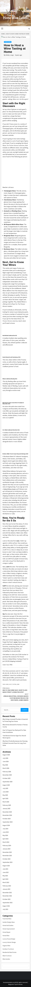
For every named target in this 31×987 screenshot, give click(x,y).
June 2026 (6, 761)
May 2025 (5, 795)
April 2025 (5, 798)
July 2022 (5, 909)
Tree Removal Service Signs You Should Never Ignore (14, 737)
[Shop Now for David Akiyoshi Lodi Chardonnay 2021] (15, 351)
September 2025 (7, 782)
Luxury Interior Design (9, 942)
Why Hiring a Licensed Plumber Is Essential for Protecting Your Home (15, 720)
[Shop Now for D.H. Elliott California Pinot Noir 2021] (15, 424)
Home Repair (6, 932)
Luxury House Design (9, 939)
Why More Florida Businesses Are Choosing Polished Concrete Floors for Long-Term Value (15, 743)
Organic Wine (6, 946)
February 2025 (7, 805)
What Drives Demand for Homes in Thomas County (15, 726)
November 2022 (7, 896)
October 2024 (6, 819)
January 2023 (6, 889)
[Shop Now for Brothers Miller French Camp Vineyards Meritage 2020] (15, 448)
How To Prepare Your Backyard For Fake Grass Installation (14, 731)
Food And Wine (7, 919)
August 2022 (6, 906)
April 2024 (5, 839)
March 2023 (6, 882)
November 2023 (7, 855)
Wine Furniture (7, 956)
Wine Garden (6, 959)
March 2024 (6, 842)
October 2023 (6, 859)
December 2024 (7, 812)
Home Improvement (9, 929)
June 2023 (6, 872)
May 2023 (5, 876)
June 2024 (6, 832)
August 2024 (6, 825)
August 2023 (6, 866)
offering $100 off (8, 304)
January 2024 (6, 849)
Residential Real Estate (9, 952)
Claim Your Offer (7, 665)
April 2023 (5, 879)
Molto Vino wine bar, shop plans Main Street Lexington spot (15, 690)
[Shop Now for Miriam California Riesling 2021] (15, 373)
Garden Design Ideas (9, 922)
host (10, 684)
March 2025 (6, 802)
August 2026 (6, 755)
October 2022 (6, 899)
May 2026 (5, 765)
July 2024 (5, 829)
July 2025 (5, 788)
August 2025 (6, 785)
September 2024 (7, 822)
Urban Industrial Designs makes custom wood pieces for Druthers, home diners (15, 697)
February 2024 (7, 845)
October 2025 (6, 778)
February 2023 (7, 886)
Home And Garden (8, 925)
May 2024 (5, 835)
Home (7, 684)
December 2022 (7, 892)
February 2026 (7, 772)
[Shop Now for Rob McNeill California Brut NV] (15, 330)
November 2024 (7, 815)
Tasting (14, 684)
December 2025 (7, 775)
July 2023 (5, 869)
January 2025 (6, 808)
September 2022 (7, 902)
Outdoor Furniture (8, 949)
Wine (18, 684)
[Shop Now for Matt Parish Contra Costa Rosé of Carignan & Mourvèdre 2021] (15, 397)
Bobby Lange (10, 55)
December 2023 (7, 852)
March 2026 (6, 768)
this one (5, 277)
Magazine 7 (11, 984)
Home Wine (8, 42)
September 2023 (7, 862)
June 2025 (6, 792)
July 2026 (5, 758)
